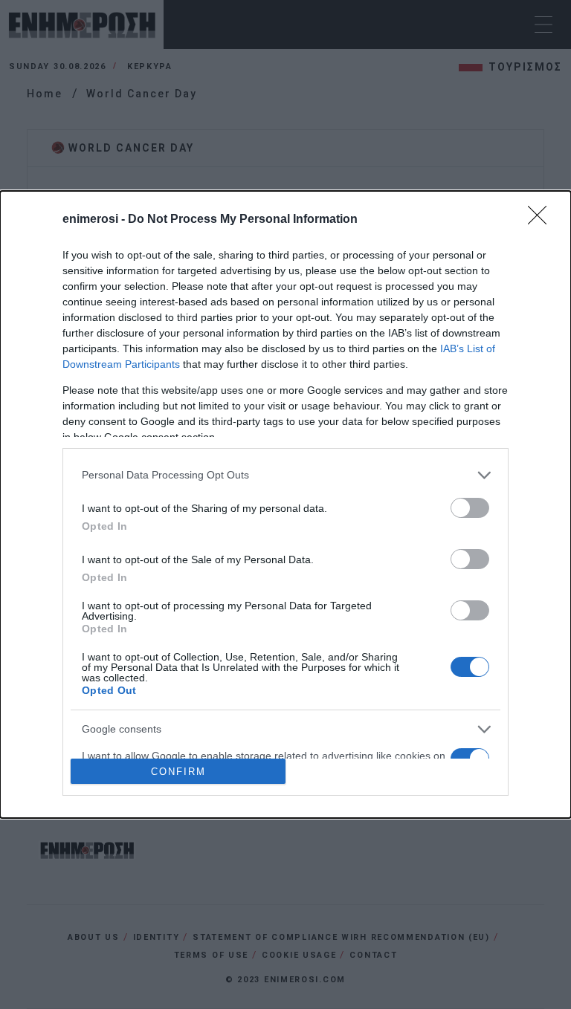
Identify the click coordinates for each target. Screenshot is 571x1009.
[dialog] (285, 504)
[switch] (470, 508)
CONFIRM (178, 771)
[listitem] (285, 475)
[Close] (542, 220)
